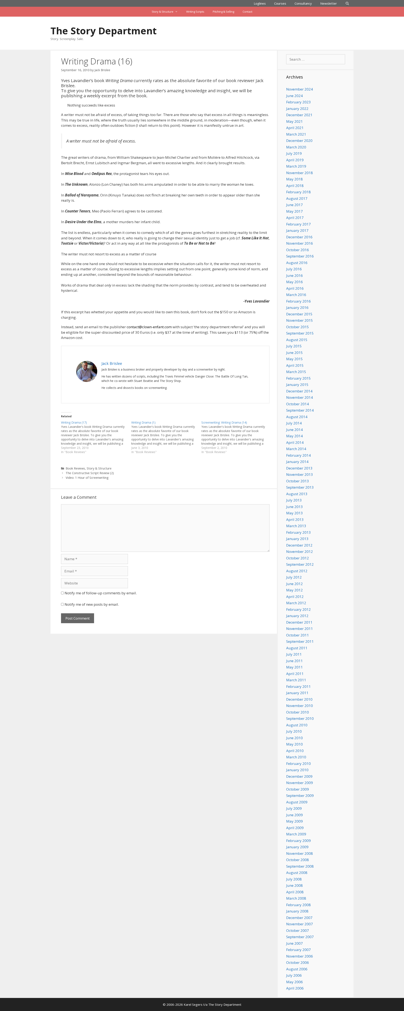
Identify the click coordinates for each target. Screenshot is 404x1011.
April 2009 (295, 827)
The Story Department (103, 30)
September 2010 (300, 718)
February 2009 (298, 840)
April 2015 (295, 365)
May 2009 (294, 821)
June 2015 (294, 352)
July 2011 (294, 654)
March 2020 (296, 147)
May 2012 (294, 590)
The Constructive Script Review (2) (90, 473)
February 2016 (298, 301)
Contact (247, 11)
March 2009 (296, 834)
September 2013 (300, 487)
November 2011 (299, 628)
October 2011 (297, 635)
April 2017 (295, 217)
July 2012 (294, 577)
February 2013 (298, 532)
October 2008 (297, 859)
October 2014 (297, 403)
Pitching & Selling (223, 11)
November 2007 (299, 924)
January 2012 (297, 615)
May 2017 (294, 211)
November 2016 (299, 243)
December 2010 (299, 699)
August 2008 (296, 872)
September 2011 (300, 641)
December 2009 (299, 776)
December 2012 (299, 545)
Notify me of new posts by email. (92, 604)
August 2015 (296, 339)
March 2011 (296, 680)
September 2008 (300, 866)
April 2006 (295, 988)
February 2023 (298, 102)
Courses (280, 3)
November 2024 (299, 89)
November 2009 (299, 782)
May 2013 (294, 513)
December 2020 (299, 140)
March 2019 (296, 166)
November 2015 (299, 320)
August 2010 (296, 725)
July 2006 (294, 975)
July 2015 (294, 346)
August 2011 (296, 648)
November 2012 (299, 551)
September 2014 (300, 410)
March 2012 (296, 602)
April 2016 (295, 288)
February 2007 (298, 949)
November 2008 (299, 853)
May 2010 (294, 744)
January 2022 (297, 108)
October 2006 (297, 962)
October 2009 (297, 789)
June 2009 (294, 814)
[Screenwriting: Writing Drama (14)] (236, 437)
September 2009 (300, 795)
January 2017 (297, 230)
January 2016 (297, 307)
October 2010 (297, 712)
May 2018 (294, 179)
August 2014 (296, 416)
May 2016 (294, 281)
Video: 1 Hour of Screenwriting (87, 478)
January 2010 (297, 769)
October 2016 (297, 249)
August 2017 (296, 198)
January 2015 (297, 384)
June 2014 (294, 429)
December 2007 (299, 917)
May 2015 (294, 358)
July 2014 (294, 423)
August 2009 (296, 802)
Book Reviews (75, 468)
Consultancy (303, 3)
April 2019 (295, 159)
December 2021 (299, 114)
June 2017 (294, 204)
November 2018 (299, 172)
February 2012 (298, 609)
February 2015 (298, 378)
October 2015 (297, 326)
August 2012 (296, 570)
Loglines (260, 3)
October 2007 (297, 930)
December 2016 (299, 237)
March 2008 (296, 898)
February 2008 (298, 904)
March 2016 (296, 294)
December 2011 (299, 622)
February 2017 (298, 224)
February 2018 (298, 191)
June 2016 (294, 275)
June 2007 (294, 943)
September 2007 (300, 936)
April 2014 (295, 442)
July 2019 (294, 153)
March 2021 (296, 134)
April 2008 (295, 892)
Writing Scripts (195, 11)
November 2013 (299, 474)
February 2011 (298, 686)
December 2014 (299, 391)
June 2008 (294, 885)
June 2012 (294, 583)
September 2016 (300, 256)
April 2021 (295, 127)
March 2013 (296, 525)
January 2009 (297, 846)
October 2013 (297, 481)
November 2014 (299, 397)
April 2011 (295, 673)
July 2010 (294, 731)
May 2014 (294, 435)
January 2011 (297, 692)
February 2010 (298, 763)
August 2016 (296, 262)
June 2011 (294, 660)
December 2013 (299, 468)
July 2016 (294, 269)
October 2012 (297, 558)
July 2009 (294, 808)
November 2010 (299, 705)
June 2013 (294, 506)
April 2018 (295, 185)
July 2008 (294, 879)
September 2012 (300, 564)
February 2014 (298, 455)
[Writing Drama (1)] (166, 437)
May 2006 (294, 981)
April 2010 (295, 750)
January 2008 (297, 911)
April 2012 (295, 596)
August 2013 (296, 493)
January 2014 (297, 461)
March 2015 (296, 371)
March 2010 (296, 757)
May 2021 (294, 121)
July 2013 (294, 500)
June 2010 (294, 737)
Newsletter (328, 3)
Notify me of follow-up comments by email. (101, 593)
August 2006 (296, 969)
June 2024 (294, 95)
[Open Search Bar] (347, 3)
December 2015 (299, 314)
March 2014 (296, 448)
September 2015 (300, 333)
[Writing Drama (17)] (96, 437)
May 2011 (294, 667)
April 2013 (295, 519)
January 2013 (297, 538)
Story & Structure (162, 11)
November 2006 (299, 956)
